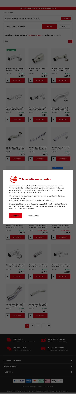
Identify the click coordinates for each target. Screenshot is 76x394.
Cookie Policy (49, 200)
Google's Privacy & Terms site (25, 208)
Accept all (15, 215)
